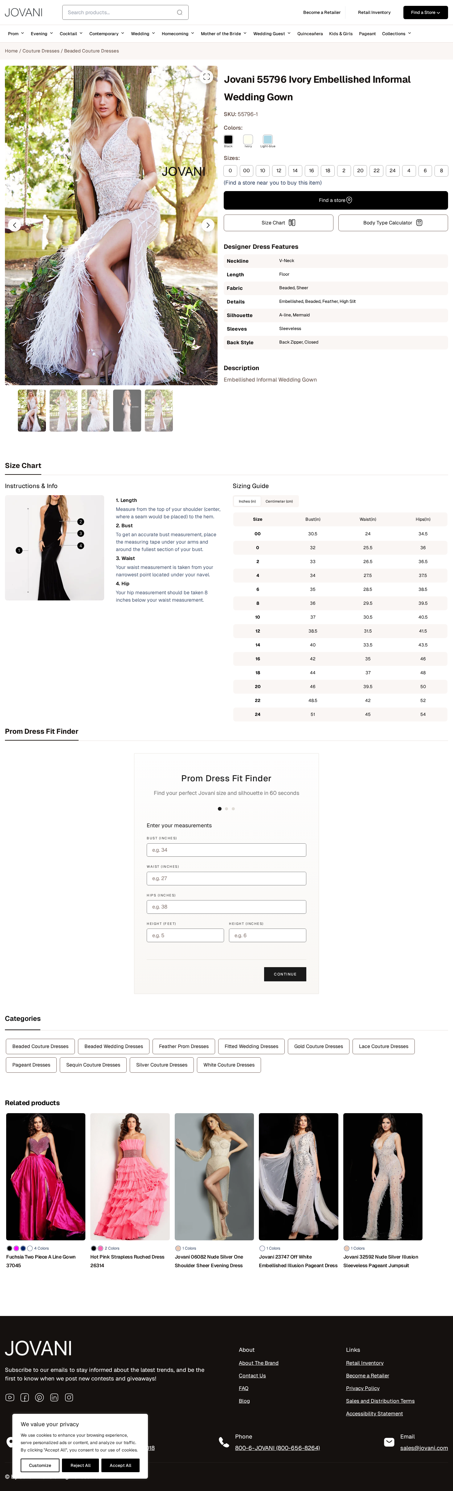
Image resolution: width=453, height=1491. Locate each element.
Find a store (332, 200)
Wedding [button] (140, 33)
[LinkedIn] (54, 1397)
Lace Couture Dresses (383, 1046)
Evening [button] (39, 33)
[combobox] (125, 12)
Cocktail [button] (68, 33)
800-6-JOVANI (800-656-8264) (277, 1447)
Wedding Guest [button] (269, 33)
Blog (244, 1400)
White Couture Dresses (229, 1065)
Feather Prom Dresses (184, 1046)
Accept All (120, 1465)
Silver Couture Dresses (161, 1065)
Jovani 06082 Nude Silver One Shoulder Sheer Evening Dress (209, 1261)
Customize (40, 1465)
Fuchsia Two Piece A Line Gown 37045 (41, 1261)
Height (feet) (161, 923)
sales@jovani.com (424, 1447)
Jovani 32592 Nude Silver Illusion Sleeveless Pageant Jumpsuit (380, 1261)
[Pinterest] (39, 1397)
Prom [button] (13, 33)
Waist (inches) (163, 866)
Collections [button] (394, 33)
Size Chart (273, 222)
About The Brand (259, 1362)
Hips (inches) (161, 895)
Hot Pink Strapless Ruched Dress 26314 (127, 1261)
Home (11, 51)
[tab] (226, 465)
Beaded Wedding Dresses (113, 1046)
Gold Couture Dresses (318, 1046)
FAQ (243, 1388)
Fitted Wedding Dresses (251, 1046)
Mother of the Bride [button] (221, 33)
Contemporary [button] (104, 33)
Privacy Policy (363, 1388)
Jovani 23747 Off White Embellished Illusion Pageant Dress (298, 1261)
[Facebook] (25, 1397)
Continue (285, 974)
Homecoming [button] (175, 33)
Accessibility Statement (374, 1413)
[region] (80, 1446)
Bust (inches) (162, 838)
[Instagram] (69, 1397)
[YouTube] (10, 1397)
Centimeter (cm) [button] (279, 501)
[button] (14, 225)
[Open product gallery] (206, 77)
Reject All (81, 1465)
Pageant (367, 33)
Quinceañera (310, 33)
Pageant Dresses (31, 1065)
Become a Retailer (367, 1375)
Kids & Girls (341, 33)
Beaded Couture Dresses (91, 51)
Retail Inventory (365, 1362)
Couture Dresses (40, 51)
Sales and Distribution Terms (380, 1400)
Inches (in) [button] (247, 501)
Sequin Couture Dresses (93, 1065)
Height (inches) (246, 923)
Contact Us (252, 1375)
